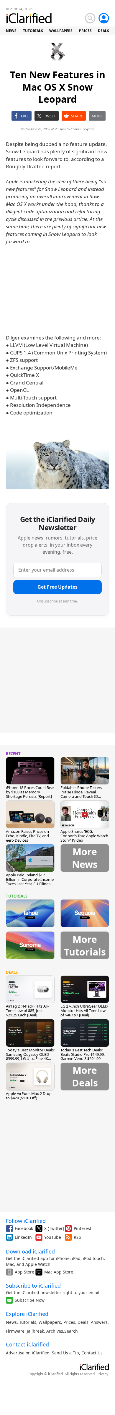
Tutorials (27, 1322)
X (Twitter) (54, 1228)
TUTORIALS (33, 30)
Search (71, 1331)
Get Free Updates (57, 587)
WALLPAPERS (61, 30)
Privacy (102, 1373)
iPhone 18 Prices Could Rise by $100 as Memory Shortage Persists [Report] (30, 792)
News (11, 1322)
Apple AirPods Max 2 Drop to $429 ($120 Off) (29, 1096)
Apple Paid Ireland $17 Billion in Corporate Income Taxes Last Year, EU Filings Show (30, 881)
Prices (69, 1322)
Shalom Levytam (82, 129)
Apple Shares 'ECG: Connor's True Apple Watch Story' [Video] (84, 836)
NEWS (11, 30)
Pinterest (82, 1228)
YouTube (52, 1237)
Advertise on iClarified (28, 1353)
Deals (83, 1322)
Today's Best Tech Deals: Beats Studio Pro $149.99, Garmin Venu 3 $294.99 (82, 1054)
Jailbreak (35, 1331)
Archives (54, 1331)
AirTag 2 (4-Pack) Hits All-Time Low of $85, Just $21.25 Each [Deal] (27, 1010)
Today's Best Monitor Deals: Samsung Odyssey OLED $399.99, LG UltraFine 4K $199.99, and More (30, 1056)
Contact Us (92, 1353)
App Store (24, 1272)
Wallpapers (50, 1322)
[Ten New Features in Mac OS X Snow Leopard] (57, 460)
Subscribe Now (30, 1300)
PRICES (85, 30)
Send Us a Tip (65, 1353)
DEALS (103, 30)
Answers (99, 1322)
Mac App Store (58, 1272)
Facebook (24, 1228)
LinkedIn (23, 1237)
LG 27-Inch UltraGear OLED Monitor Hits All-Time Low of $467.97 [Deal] (84, 1010)
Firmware (15, 1331)
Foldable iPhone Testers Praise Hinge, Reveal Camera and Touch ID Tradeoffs (81, 794)
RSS (77, 1237)
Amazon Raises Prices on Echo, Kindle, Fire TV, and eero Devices (27, 836)
